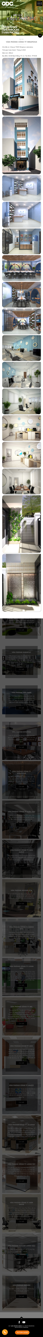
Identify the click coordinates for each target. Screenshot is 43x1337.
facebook (19, 1322)
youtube (24, 1322)
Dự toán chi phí (22, 1332)
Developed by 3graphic (21, 1327)
